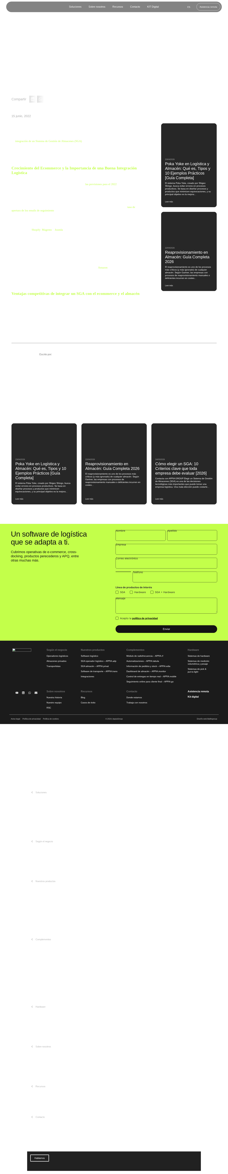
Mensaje (120, 598)
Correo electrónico (127, 558)
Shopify (36, 229)
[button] (32, 99)
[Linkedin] (23, 693)
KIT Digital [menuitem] (153, 6)
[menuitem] (76, 6)
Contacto (131, 691)
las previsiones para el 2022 (101, 184)
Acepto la (139, 618)
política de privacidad (145, 618)
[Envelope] (36, 693)
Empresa (121, 544)
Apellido (172, 530)
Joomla (59, 229)
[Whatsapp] (29, 693)
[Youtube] (17, 693)
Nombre (120, 530)
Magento (47, 229)
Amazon (102, 267)
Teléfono (138, 572)
